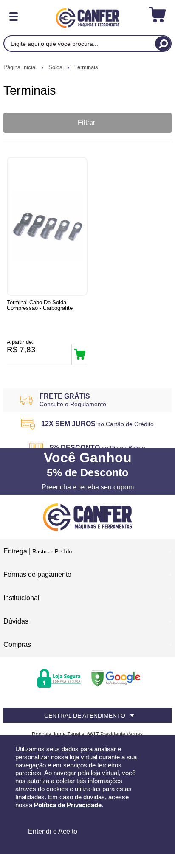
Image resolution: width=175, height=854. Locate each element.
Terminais (86, 67)
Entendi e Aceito (52, 831)
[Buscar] (163, 43)
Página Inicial (20, 67)
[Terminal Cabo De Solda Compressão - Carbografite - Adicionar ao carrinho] (80, 354)
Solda (56, 67)
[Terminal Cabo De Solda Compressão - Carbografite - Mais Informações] (47, 226)
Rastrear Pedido (52, 551)
